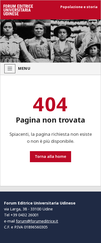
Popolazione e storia (78, 7)
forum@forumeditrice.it (37, 221)
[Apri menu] (9, 68)
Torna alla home (50, 156)
